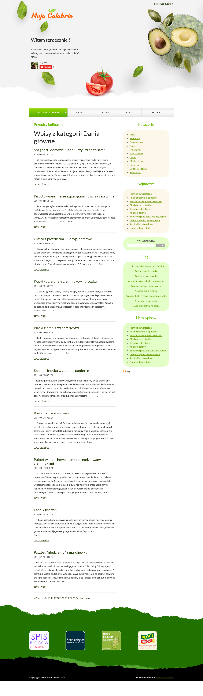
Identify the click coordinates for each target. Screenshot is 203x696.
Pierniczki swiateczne (141, 193)
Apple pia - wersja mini (146, 276)
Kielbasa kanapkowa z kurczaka (146, 201)
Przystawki (135, 149)
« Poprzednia (41, 598)
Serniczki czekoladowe (141, 224)
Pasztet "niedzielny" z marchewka (60, 552)
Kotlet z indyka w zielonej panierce (61, 370)
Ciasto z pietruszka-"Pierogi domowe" (63, 239)
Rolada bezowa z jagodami (143, 197)
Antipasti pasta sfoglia (146, 270)
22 (70, 598)
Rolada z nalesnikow (140, 209)
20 (64, 598)
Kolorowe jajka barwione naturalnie (148, 216)
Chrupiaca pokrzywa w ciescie (145, 220)
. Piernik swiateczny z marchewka (147, 265)
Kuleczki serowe (138, 212)
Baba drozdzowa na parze (146, 305)
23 (74, 598)
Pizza (132, 134)
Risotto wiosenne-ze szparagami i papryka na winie (74, 196)
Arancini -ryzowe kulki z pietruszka (146, 280)
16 (52, 598)
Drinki (133, 157)
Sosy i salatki (136, 153)
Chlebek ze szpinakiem (141, 205)
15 (49, 598)
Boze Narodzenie (138, 168)
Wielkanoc (135, 172)
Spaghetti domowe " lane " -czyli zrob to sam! (69, 150)
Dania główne (137, 142)
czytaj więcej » (41, 184)
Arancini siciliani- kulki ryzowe (146, 285)
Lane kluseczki (45, 510)
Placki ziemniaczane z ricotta (57, 328)
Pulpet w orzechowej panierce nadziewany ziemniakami (67, 461)
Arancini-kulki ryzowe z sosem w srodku (146, 295)
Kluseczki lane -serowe (52, 413)
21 (67, 598)
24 (77, 598)
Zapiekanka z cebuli (140, 228)
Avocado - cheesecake (146, 300)
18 (58, 598)
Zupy (132, 145)
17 (55, 598)
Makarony (135, 138)
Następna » (84, 598)
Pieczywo (135, 164)
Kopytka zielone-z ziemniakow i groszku (65, 281)
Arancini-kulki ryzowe (146, 290)
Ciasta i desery (137, 161)
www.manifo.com (165, 677)
